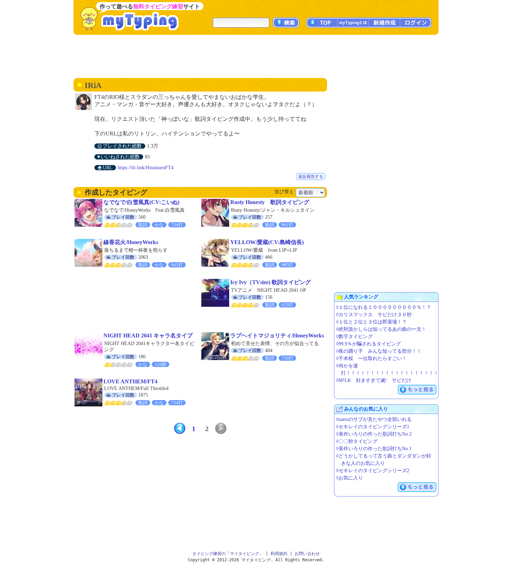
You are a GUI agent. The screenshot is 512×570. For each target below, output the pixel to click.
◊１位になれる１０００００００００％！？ (383, 307)
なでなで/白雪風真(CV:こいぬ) (141, 202)
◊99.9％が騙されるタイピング (368, 343)
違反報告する (310, 176)
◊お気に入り (349, 478)
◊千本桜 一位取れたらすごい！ (371, 358)
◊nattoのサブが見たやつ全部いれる (374, 419)
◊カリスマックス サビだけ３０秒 (374, 314)
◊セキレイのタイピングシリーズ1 (372, 426)
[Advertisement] (256, 55)
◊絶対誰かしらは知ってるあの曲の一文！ (381, 329)
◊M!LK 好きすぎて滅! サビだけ (373, 380)
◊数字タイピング (354, 336)
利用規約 (279, 553)
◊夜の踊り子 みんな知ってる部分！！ (378, 351)
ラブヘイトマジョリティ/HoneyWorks (277, 335)
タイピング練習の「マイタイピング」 (227, 553)
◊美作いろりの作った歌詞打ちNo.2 (374, 434)
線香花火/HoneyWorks (130, 242)
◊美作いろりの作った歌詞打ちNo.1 (374, 448)
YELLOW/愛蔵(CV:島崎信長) (267, 242)
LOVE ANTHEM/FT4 (130, 381)
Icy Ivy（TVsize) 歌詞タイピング (270, 282)
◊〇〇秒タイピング (357, 441)
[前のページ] (179, 428)
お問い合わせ (307, 553)
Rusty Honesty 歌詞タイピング (269, 202)
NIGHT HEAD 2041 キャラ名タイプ (148, 335)
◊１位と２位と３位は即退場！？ (371, 322)
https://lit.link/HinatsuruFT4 (145, 167)
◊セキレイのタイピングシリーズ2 (372, 470)
